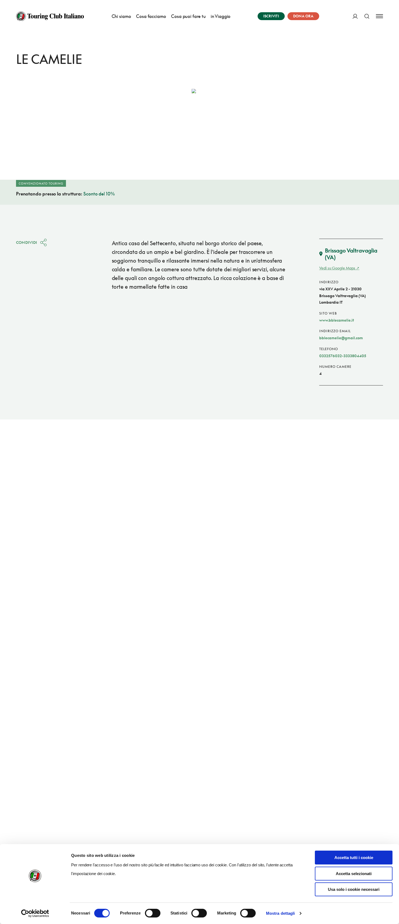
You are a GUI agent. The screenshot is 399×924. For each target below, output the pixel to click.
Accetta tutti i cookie (353, 857)
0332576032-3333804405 (342, 355)
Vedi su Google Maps (337, 268)
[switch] (152, 913)
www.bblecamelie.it (336, 320)
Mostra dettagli (280, 913)
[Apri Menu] (379, 16)
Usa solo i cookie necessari (353, 889)
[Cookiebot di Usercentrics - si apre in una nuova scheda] (35, 913)
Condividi (26, 242)
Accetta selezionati (354, 873)
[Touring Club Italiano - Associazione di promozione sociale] (50, 16)
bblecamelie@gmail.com (341, 337)
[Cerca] (366, 16)
